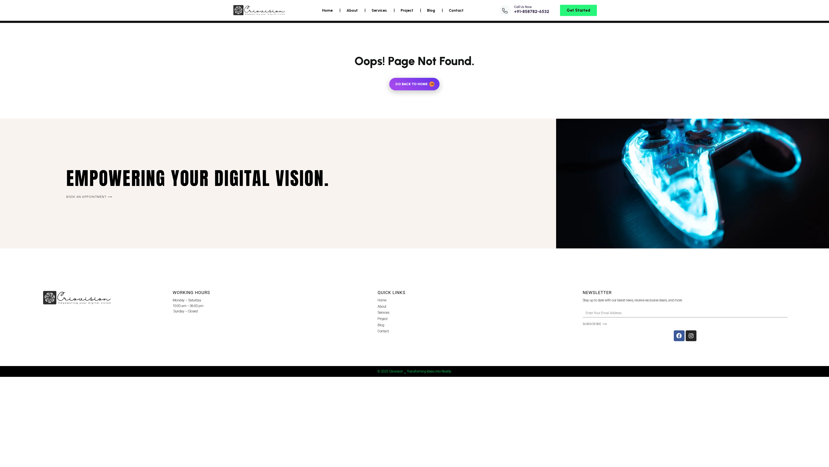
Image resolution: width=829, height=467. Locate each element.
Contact (456, 10)
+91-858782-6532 (531, 11)
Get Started (578, 10)
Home (327, 10)
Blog (431, 10)
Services (379, 10)
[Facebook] (679, 335)
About (352, 10)
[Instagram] (691, 335)
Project (407, 10)
